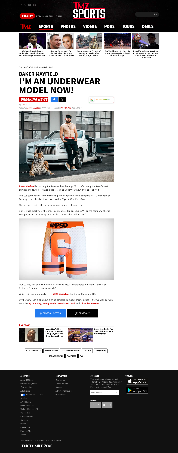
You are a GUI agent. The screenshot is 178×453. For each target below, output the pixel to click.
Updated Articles (27, 405)
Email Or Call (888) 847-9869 (49, 16)
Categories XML (27, 416)
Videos (90, 27)
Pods (109, 27)
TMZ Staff (26, 104)
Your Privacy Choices (35, 395)
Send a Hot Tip (62, 384)
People (23, 424)
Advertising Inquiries (64, 391)
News (26, 26)
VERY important (61, 293)
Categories (25, 413)
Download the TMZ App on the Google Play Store (137, 390)
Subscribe (116, 392)
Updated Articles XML (29, 409)
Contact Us (60, 380)
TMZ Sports (100, 350)
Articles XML (25, 402)
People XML (25, 427)
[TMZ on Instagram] (34, 5)
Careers (59, 387)
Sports (46, 27)
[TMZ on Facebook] (21, 5)
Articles (23, 398)
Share (52, 313)
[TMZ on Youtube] (29, 5)
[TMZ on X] (25, 5)
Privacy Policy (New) (28, 384)
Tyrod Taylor (51, 350)
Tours (128, 27)
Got (27, 16)
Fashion (87, 350)
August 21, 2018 (33, 108)
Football (71, 356)
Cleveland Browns (71, 350)
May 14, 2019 (66, 108)
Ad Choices (25, 391)
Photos (68, 27)
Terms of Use (26, 387)
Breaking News (56, 356)
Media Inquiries (62, 395)
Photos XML (25, 431)
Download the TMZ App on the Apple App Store (137, 381)
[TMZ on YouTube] (104, 405)
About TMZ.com (27, 380)
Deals (148, 27)
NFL (81, 356)
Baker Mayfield (33, 350)
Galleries (24, 420)
